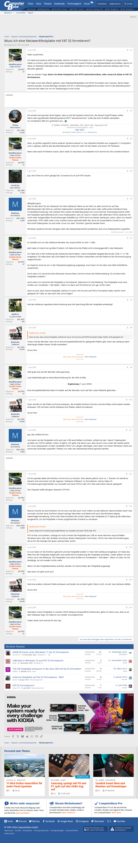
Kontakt (18, 830)
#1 (131, 50)
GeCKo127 (16, 655)
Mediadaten (27, 830)
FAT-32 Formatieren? (23, 685)
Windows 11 (42, 655)
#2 (131, 111)
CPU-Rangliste (128, 9)
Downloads (59, 3)
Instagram (84, 821)
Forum (87, 3)
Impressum (8, 830)
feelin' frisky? (79, 130)
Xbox (34, 671)
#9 (131, 367)
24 (98, 790)
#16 (130, 607)
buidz (15, 663)
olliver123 (16, 688)
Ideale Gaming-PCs (95, 9)
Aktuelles (8, 13)
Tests (38, 3)
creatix (124, 687)
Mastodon (99, 821)
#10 (130, 400)
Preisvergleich (74, 3)
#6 (131, 238)
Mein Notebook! (90, 357)
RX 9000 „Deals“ (77, 9)
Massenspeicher (36, 680)
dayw (125, 671)
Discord (22, 821)
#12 (130, 474)
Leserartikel (21, 13)
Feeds (10, 821)
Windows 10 (38, 663)
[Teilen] (127, 50)
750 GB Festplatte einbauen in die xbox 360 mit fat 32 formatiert (47, 668)
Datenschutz (9, 833)
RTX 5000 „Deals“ (60, 9)
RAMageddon (44, 9)
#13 (130, 506)
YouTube (121, 821)
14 (54, 793)
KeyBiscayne (11, 45)
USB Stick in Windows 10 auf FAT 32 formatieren (38, 660)
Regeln (30, 13)
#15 (130, 579)
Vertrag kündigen (57, 830)
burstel (124, 679)
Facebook (50, 821)
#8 (131, 327)
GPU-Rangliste (112, 9)
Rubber (15, 671)
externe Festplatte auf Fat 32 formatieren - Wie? (38, 677)
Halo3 (15, 680)
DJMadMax (123, 654)
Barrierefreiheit (72, 830)
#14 (130, 547)
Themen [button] (48, 3)
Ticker (30, 3)
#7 (131, 300)
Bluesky (36, 821)
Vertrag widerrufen (41, 830)
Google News (66, 821)
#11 (130, 430)
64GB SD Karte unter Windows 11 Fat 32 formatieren (41, 652)
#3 (131, 138)
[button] (13, 13)
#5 (131, 199)
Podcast (32, 9)
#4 (131, 171)
